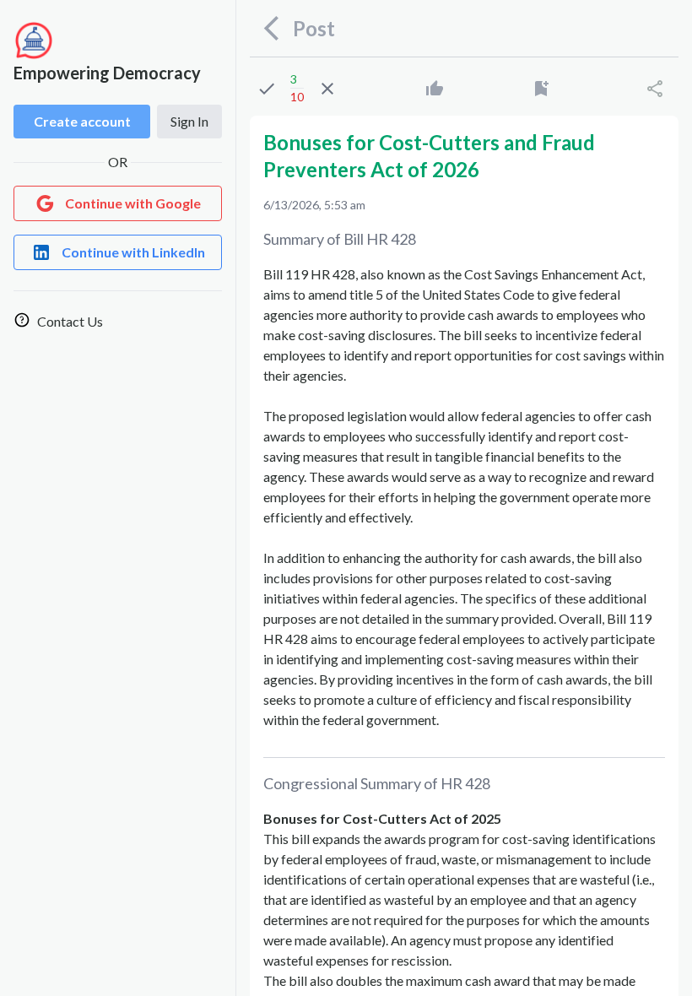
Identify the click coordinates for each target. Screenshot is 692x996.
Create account (82, 121)
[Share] (655, 89)
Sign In (189, 121)
